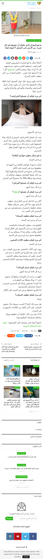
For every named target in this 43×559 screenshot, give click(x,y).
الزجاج (17, 192)
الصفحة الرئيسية (20, 547)
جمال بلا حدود (21, 453)
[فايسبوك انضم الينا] (33, 536)
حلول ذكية (38, 40)
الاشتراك (9, 518)
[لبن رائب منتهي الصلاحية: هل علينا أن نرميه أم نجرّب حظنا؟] (31, 371)
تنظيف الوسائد (25, 330)
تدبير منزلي (30, 40)
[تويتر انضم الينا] (25, 536)
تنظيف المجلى (33, 330)
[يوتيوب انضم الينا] (17, 536)
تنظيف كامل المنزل (15, 330)
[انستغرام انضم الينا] (10, 536)
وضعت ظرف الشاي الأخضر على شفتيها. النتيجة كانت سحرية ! (21, 468)
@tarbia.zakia (19, 526)
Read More (18, 557)
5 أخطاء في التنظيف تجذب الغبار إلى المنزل (21, 480)
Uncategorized (21, 477)
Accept (26, 557)
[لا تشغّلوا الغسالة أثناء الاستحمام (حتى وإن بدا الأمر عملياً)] (12, 371)
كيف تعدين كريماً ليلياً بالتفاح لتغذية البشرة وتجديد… (21, 457)
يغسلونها (11, 69)
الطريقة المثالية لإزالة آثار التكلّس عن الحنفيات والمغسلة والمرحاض (10, 349)
